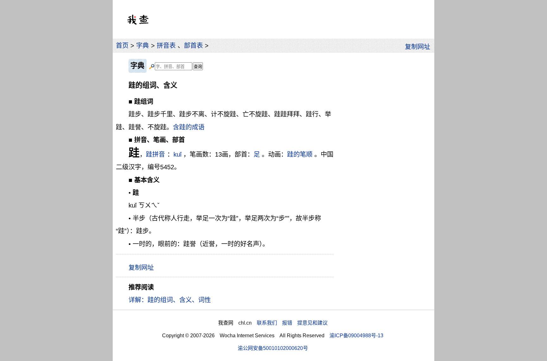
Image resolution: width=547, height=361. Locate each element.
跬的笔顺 (299, 154)
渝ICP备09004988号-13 (356, 335)
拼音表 (166, 45)
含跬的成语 (188, 127)
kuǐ (177, 154)
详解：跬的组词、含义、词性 (170, 299)
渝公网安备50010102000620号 (273, 348)
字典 (142, 45)
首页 (122, 45)
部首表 (193, 45)
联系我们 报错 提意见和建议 (292, 323)
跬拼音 (155, 154)
